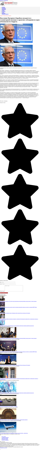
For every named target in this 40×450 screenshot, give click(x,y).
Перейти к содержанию (4, 0)
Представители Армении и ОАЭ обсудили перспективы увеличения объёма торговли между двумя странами (18, 301)
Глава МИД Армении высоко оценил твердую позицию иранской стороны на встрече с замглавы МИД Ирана (18, 307)
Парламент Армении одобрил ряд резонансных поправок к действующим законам (13, 419)
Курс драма (4, 436)
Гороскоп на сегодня (3, 447)
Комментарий (2, 291)
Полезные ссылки (5, 439)
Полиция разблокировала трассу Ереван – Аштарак (8, 406)
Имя (1, 282)
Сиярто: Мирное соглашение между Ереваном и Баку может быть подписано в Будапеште (15, 313)
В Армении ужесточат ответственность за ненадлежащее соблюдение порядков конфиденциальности (17, 325)
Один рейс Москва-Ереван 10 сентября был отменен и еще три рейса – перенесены (14, 433)
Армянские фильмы (5, 437)
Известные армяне (5, 438)
